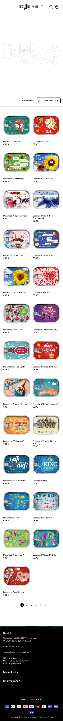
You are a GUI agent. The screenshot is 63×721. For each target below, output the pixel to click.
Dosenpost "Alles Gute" (43, 179)
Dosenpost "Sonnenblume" (15, 292)
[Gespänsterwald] (31, 7)
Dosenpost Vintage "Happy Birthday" (44, 442)
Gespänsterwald (30, 717)
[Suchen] (51, 7)
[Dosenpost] (16, 125)
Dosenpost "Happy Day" (13, 555)
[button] (5, 7)
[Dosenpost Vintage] (46, 425)
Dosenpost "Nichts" (11, 518)
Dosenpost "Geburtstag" (13, 179)
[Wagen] (57, 7)
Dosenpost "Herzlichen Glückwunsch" (42, 217)
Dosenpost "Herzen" (41, 292)
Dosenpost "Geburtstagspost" (45, 404)
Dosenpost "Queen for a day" (45, 330)
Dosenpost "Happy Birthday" (15, 216)
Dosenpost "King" (40, 481)
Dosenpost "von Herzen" (13, 592)
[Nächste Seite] (46, 605)
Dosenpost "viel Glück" (42, 141)
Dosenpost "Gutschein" (42, 518)
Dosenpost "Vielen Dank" (14, 367)
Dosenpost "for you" (11, 141)
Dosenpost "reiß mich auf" (14, 481)
